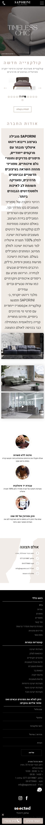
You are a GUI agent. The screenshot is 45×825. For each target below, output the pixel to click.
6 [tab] (22, 97)
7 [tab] (19, 97)
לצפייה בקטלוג (22, 109)
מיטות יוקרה (37, 675)
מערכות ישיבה (35, 649)
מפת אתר (38, 635)
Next (5, 87)
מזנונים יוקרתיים (34, 658)
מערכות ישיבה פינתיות (32, 683)
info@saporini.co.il (22, 568)
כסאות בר (38, 670)
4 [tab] (28, 97)
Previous (39, 87)
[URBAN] (22, 87)
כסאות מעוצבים (35, 666)
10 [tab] (11, 97)
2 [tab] (33, 97)
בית (40, 605)
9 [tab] (14, 97)
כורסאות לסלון (36, 653)
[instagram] (19, 797)
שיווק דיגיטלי (22, 813)
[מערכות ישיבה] (22, 3)
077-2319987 (24, 558)
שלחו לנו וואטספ (28, 573)
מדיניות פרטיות (35, 630)
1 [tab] (36, 97)
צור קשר (38, 622)
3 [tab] (31, 97)
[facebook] (25, 797)
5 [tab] (25, 97)
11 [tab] (9, 97)
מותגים (39, 613)
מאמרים (38, 618)
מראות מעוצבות (35, 679)
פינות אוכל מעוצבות (33, 662)
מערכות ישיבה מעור (33, 687)
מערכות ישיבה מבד (33, 692)
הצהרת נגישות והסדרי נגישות (29, 626)
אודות (39, 609)
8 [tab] (17, 97)
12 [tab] (22, 100)
